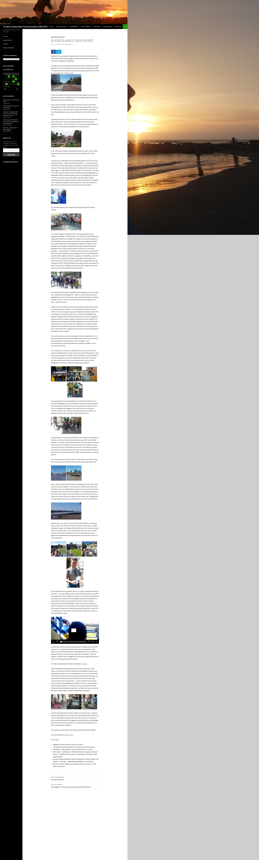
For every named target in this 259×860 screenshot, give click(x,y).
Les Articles (96, 26)
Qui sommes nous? (61, 26)
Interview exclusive (57, 778)
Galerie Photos (107, 26)
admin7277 (69, 44)
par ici (85, 664)
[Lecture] (54, 642)
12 (16, 79)
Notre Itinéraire (86, 26)
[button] (73, 630)
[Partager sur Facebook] (53, 52)
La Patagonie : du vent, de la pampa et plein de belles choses (71, 786)
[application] (75, 630)
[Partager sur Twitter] (58, 52)
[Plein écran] (96, 642)
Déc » (17, 89)
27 (18, 84)
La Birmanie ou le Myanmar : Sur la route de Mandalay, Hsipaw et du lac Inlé (11, 121)
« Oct (5, 89)
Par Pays (62, 37)
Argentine (54, 37)
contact (5, 44)
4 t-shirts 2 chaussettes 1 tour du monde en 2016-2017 (25, 26)
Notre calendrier (8, 47)
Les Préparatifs (74, 26)
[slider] (73, 641)
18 (13, 81)
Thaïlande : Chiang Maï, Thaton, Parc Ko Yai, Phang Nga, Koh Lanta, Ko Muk (10, 113)
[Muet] (93, 642)
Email (4, 147)
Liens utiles (118, 26)
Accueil (51, 26)
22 (6, 84)
